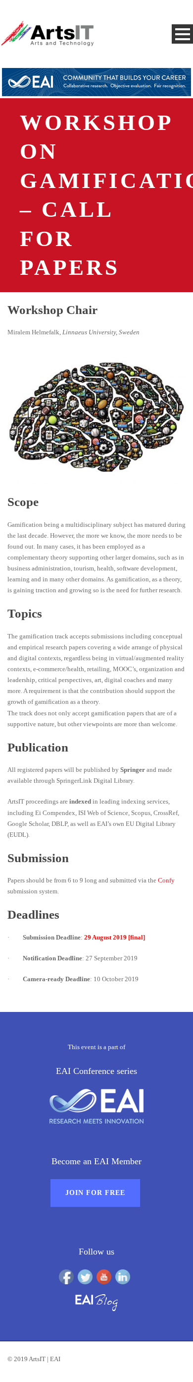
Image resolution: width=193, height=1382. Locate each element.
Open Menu (182, 34)
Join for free (95, 1192)
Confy (166, 880)
